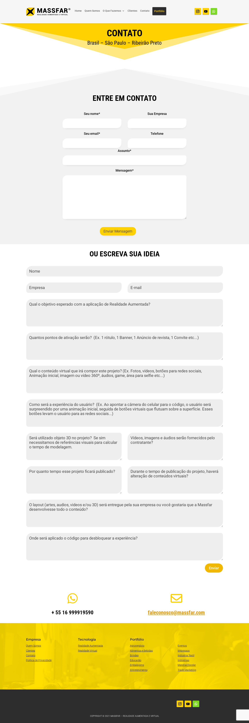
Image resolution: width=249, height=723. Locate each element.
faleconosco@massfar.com (176, 612)
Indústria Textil (186, 655)
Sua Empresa (157, 114)
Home (78, 10)
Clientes (132, 10)
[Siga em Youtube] (206, 11)
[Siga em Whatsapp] (214, 11)
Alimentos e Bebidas (141, 650)
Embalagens (137, 665)
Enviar (214, 568)
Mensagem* (125, 170)
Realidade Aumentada (90, 645)
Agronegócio (137, 645)
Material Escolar (187, 665)
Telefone (157, 133)
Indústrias (183, 660)
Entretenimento (138, 669)
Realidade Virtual (87, 650)
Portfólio (159, 11)
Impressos (184, 650)
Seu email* (92, 133)
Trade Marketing (187, 669)
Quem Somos (92, 10)
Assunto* (124, 151)
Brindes (134, 655)
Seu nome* (92, 114)
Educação (135, 660)
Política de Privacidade (39, 660)
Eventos (182, 645)
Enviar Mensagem (118, 231)
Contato (144, 10)
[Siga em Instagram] (197, 11)
